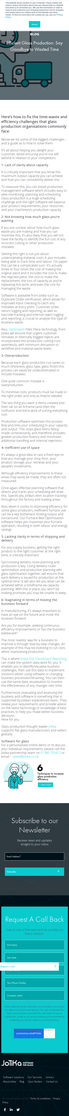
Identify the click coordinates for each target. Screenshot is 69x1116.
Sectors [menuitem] (50, 1077)
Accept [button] (35, 24)
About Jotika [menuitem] (9, 1081)
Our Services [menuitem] (35, 1077)
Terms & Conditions (40, 1098)
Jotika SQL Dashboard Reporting (43, 658)
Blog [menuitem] (22, 1081)
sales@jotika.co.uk (26, 756)
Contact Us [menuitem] (52, 1081)
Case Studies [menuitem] (35, 1081)
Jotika (52, 726)
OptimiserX (17, 329)
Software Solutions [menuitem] (13, 1077)
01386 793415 (51, 753)
